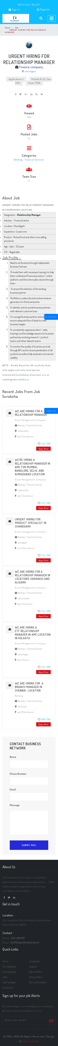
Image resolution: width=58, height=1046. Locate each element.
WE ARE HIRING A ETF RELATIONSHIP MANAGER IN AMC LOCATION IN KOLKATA (33, 632)
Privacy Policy (35, 977)
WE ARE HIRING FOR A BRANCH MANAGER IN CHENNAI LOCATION (29, 686)
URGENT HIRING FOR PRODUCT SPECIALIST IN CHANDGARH (30, 522)
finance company (31, 67)
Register (45, 9)
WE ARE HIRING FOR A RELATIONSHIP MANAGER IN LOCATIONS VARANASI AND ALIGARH (32, 577)
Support (33, 966)
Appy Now (44, 448)
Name (13, 756)
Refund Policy (35, 971)
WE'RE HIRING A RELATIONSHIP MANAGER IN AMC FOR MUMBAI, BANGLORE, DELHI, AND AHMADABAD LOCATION (32, 467)
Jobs (4, 977)
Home (7, 28)
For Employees (9, 971)
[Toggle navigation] (52, 18)
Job (16, 28)
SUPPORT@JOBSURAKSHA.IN (24, 942)
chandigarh (30, 71)
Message (15, 805)
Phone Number (18, 773)
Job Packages (9, 982)
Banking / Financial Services (29, 159)
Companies (34, 961)
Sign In (15, 9)
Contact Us (7, 987)
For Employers (9, 966)
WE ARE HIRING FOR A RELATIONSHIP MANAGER (31, 413)
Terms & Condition (37, 982)
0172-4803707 (18, 938)
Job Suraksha (31, 1041)
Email (13, 789)
